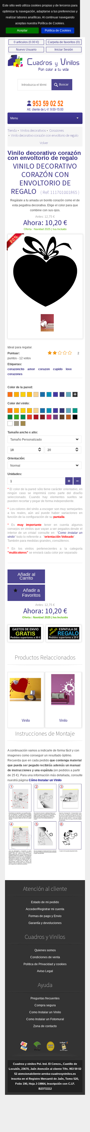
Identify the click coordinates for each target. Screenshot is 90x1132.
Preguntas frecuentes (45, 998)
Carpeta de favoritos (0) (64, 42)
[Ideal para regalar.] (45, 63)
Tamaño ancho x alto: (23, 432)
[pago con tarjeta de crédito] (24, 1045)
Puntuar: (14, 353)
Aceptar (22, 30)
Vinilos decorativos (33, 130)
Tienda (12, 130)
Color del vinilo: (19, 403)
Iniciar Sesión (63, 49)
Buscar (63, 84)
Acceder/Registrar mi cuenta (45, 909)
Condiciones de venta (45, 957)
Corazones (56, 130)
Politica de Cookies (58, 30)
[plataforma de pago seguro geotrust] (64, 1045)
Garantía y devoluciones (45, 923)
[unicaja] (37, 1045)
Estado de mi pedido (45, 902)
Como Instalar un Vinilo (45, 1012)
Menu (14, 118)
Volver (44, 143)
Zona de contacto (45, 1026)
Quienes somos (45, 950)
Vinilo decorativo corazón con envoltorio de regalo (44, 135)
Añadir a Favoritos (31, 593)
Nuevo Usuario (26, 49)
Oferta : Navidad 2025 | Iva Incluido (45, 229)
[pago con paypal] (51, 1045)
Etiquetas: (15, 364)
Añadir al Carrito (26, 576)
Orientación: (16, 458)
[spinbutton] (26, 449)
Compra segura (45, 1005)
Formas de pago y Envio (45, 916)
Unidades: (15, 474)
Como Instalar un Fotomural (45, 1019)
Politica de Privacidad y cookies (45, 964)
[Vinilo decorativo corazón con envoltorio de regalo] (47, 330)
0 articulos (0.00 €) (26, 42)
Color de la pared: (20, 387)
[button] (40, 450)
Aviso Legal (45, 971)
